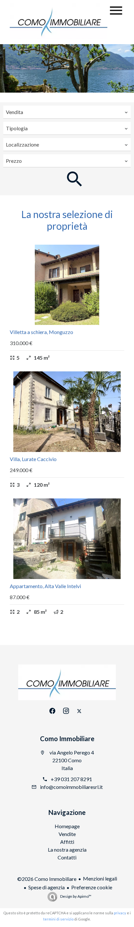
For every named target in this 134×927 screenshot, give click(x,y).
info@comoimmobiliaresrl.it (71, 787)
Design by (75, 896)
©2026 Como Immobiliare (46, 879)
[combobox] (67, 112)
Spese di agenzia (46, 887)
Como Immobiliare (67, 738)
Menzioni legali (100, 878)
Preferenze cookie (91, 887)
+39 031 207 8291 (71, 779)
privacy (120, 913)
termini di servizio (58, 919)
